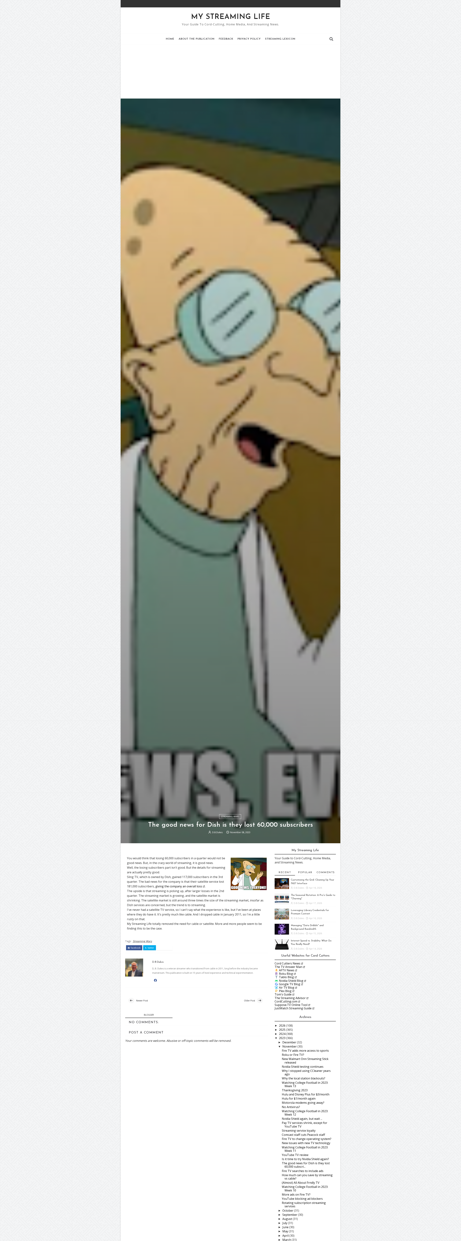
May (285, 1231)
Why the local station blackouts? (303, 1078)
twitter (150, 948)
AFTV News (286, 970)
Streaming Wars (230, 816)
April (285, 1236)
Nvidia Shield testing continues (302, 1067)
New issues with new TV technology (306, 1143)
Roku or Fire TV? (293, 1055)
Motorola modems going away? (303, 1103)
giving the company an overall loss (178, 886)
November (289, 1046)
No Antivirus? (291, 1107)
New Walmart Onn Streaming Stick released (305, 1060)
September (290, 1215)
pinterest (166, 948)
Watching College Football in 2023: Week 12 (305, 1113)
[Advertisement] (230, 71)
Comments (326, 872)
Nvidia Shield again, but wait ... (302, 1119)
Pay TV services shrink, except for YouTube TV (304, 1124)
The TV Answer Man (288, 967)
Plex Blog (285, 991)
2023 (282, 1038)
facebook (135, 948)
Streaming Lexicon (280, 39)
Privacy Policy (249, 39)
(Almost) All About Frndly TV (300, 1183)
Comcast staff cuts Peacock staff (303, 1135)
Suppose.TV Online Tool (291, 1005)
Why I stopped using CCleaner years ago (306, 1072)
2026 (282, 1026)
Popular (305, 872)
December (289, 1042)
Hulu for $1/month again (298, 1098)
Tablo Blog (286, 977)
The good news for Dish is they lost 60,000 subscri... (306, 1165)
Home (170, 39)
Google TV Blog (289, 984)
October (288, 1211)
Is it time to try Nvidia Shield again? (305, 1159)
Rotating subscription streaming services (304, 1204)
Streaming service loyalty (298, 1131)
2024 (282, 1034)
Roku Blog (286, 974)
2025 (282, 1030)
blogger (149, 1014)
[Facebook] (328, 3)
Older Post (249, 1000)
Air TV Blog (286, 988)
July (285, 1223)
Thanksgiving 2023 (295, 1090)
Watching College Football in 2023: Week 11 (305, 1149)
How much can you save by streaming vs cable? (307, 1176)
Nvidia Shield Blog (291, 981)
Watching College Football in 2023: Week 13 (305, 1084)
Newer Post (142, 1000)
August (287, 1219)
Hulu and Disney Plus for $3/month (305, 1094)
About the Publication (196, 39)
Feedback (226, 39)
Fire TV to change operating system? (306, 1139)
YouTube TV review (295, 1155)
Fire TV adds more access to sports (305, 1051)
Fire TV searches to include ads (302, 1171)
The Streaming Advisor (290, 998)
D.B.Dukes (217, 832)
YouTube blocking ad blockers (302, 1199)
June (285, 1227)
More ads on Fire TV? (296, 1195)
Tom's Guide (283, 994)
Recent (285, 872)
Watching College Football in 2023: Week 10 (305, 1188)
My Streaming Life (230, 17)
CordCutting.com (286, 1001)
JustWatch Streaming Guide (293, 1008)
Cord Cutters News (287, 963)
